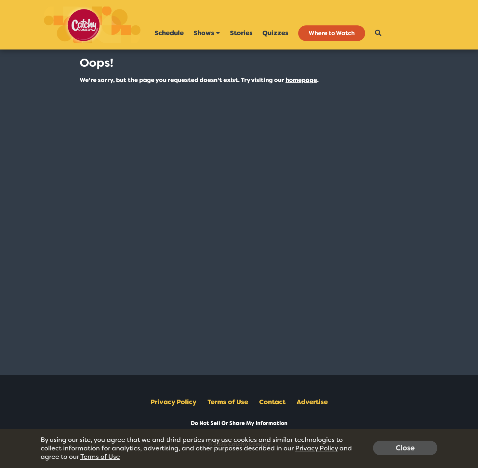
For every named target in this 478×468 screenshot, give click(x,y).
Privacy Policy (173, 402)
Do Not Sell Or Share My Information (239, 423)
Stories (241, 33)
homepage (301, 80)
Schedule (169, 33)
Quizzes (275, 33)
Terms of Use (227, 402)
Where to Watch (332, 33)
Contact (272, 402)
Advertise (312, 402)
